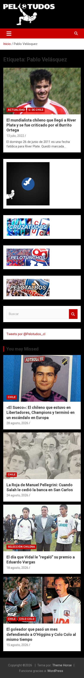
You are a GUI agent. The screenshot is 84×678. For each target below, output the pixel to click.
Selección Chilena (21, 546)
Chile (12, 397)
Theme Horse (62, 665)
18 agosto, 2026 (17, 567)
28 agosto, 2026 (17, 423)
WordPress (55, 671)
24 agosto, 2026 (17, 495)
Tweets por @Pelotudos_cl (25, 334)
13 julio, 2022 (15, 136)
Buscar (73, 314)
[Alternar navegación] (9, 33)
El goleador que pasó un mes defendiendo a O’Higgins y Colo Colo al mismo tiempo (41, 634)
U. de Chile (35, 109)
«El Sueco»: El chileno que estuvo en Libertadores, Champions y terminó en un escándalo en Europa (40, 412)
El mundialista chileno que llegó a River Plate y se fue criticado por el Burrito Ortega (41, 125)
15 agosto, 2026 (17, 645)
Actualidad (16, 109)
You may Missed (22, 349)
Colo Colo (26, 618)
